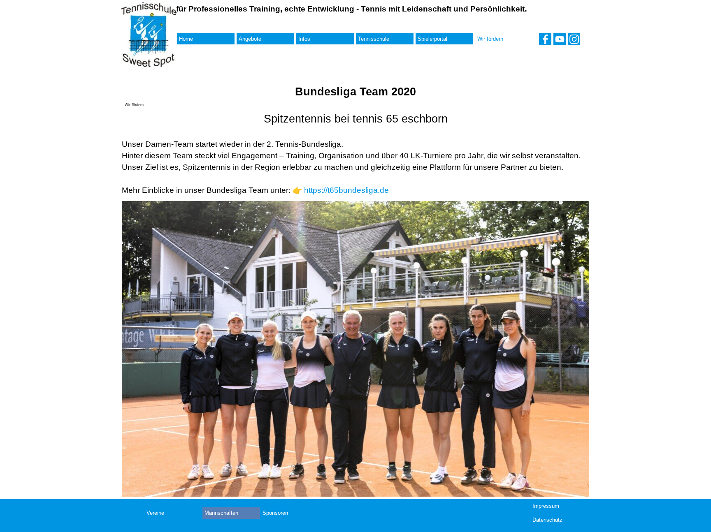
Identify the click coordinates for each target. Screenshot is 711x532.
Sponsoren (275, 513)
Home (186, 39)
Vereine (155, 513)
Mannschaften (221, 513)
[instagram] (574, 39)
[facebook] (545, 39)
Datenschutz (547, 520)
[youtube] (559, 39)
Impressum (545, 506)
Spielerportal (432, 39)
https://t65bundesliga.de (346, 190)
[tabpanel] (356, 153)
